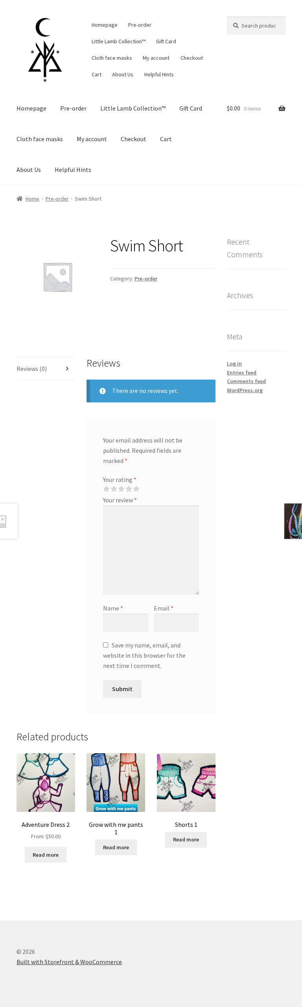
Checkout (191, 57)
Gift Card (166, 41)
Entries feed (241, 372)
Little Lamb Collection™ (118, 41)
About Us (122, 74)
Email (163, 608)
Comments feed (246, 381)
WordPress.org (245, 390)
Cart (96, 74)
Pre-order (139, 24)
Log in (234, 363)
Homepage (105, 24)
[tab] (46, 369)
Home (32, 198)
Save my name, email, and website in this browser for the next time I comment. (144, 655)
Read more (46, 854)
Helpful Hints (159, 74)
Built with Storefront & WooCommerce (69, 962)
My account (156, 57)
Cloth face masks (112, 57)
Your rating (119, 479)
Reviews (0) (32, 369)
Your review (120, 500)
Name (113, 608)
